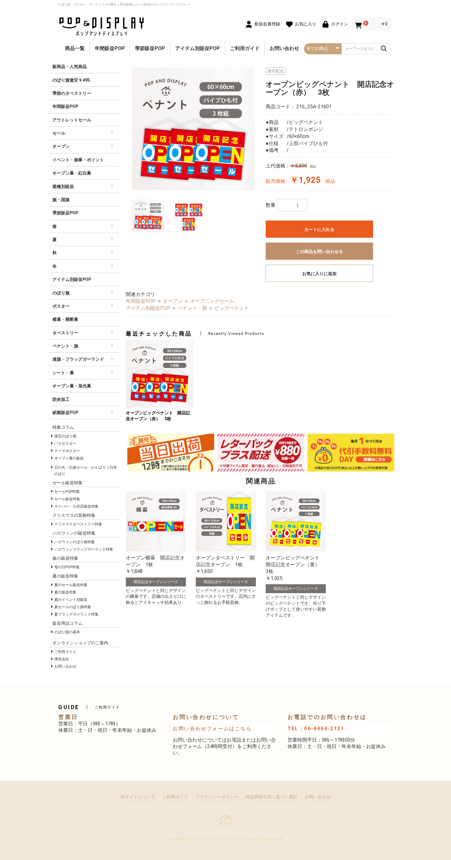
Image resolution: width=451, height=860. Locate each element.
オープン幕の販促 (69, 458)
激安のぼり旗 (65, 436)
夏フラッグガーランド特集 (76, 614)
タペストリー (65, 332)
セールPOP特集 (67, 492)
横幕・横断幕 (65, 319)
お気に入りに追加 (319, 273)
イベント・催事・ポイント (78, 159)
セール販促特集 (67, 499)
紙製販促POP (65, 412)
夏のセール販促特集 (70, 585)
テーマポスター (67, 451)
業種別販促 (63, 186)
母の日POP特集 (67, 567)
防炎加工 (61, 399)
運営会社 (61, 659)
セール (58, 133)
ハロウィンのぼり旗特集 (74, 542)
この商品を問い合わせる (319, 251)
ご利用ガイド (245, 48)
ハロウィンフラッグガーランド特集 (83, 549)
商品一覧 (75, 48)
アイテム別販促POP (197, 48)
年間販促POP (110, 48)
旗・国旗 (61, 199)
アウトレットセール (71, 119)
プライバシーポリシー (216, 796)
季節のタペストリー (71, 93)
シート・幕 (63, 372)
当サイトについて (138, 796)
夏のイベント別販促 (70, 599)
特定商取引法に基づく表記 (271, 796)
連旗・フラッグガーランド (78, 359)
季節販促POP (150, 48)
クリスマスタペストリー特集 (78, 524)
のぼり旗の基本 (67, 632)
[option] (193, 128)
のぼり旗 (61, 292)
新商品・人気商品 (69, 66)
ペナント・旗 (65, 346)
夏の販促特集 (65, 592)
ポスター (61, 306)
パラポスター (65, 443)
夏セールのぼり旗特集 (72, 607)
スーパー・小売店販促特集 (76, 506)
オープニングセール (212, 301)
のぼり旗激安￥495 (71, 80)
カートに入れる (319, 229)
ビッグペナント (231, 308)
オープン (61, 146)
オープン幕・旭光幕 (71, 385)
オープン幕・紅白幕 (71, 173)
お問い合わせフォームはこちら (212, 728)
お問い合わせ (284, 48)
